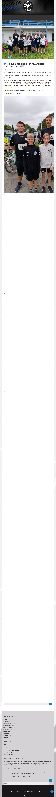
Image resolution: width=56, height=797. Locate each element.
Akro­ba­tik (6, 733)
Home (5, 719)
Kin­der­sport (7, 731)
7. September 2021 (8, 69)
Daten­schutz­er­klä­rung (29, 791)
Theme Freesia (34, 795)
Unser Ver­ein (7, 721)
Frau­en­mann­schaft (9, 725)
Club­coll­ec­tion (8, 735)
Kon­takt (6, 737)
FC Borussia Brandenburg (18, 795)
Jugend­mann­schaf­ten (9, 727)
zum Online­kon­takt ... (9, 754)
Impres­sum (18, 791)
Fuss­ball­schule (8, 729)
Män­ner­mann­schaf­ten (9, 723)
